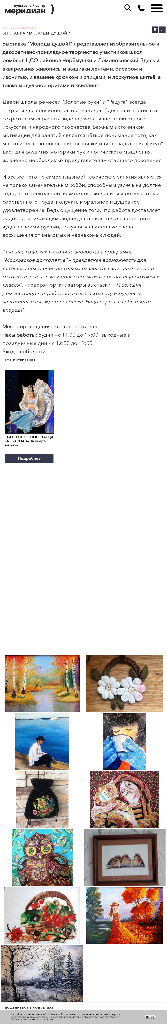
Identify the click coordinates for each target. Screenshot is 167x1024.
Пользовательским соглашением (32, 1019)
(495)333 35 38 (141, 8)
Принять (150, 1017)
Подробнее (29, 458)
